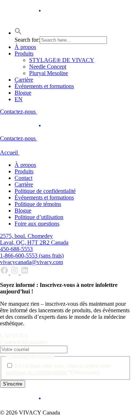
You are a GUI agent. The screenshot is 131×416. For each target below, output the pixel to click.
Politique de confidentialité (45, 191)
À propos (25, 47)
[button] (18, 33)
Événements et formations (44, 86)
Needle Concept (47, 66)
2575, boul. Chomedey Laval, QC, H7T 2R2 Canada (34, 239)
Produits (24, 53)
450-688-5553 (16, 249)
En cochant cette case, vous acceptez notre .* (59, 369)
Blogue (23, 93)
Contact (23, 178)
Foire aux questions (37, 224)
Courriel (23, 342)
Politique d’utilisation (39, 217)
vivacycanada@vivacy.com (31, 262)
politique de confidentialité (36, 372)
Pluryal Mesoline (48, 73)
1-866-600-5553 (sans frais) (32, 255)
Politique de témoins (38, 204)
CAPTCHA (14, 336)
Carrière (24, 80)
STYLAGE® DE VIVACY (61, 60)
